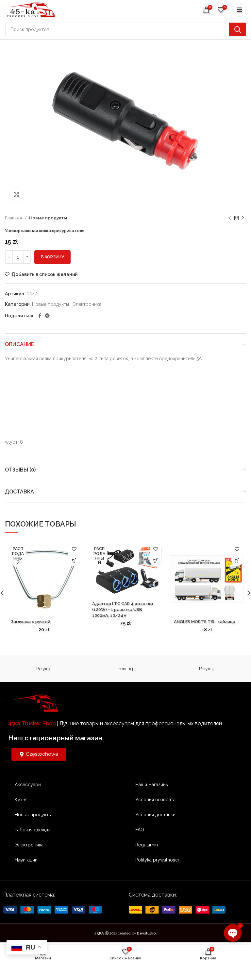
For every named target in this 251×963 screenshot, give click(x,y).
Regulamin (146, 844)
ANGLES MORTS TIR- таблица (204, 621)
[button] (237, 560)
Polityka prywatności (157, 859)
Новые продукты (48, 217)
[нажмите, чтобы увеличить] (16, 194)
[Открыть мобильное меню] (239, 9)
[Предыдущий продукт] (229, 218)
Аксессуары (28, 784)
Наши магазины (152, 784)
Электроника (87, 304)
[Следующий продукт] (243, 218)
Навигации (26, 859)
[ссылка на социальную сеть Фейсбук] (39, 315)
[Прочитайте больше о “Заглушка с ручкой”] (74, 560)
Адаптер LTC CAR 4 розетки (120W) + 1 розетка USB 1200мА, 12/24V (122, 609)
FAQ (139, 829)
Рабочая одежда (32, 829)
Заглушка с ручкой (30, 621)
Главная (14, 217)
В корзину (52, 256)
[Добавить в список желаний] (74, 549)
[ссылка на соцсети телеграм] (47, 315)
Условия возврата (155, 799)
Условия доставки (155, 814)
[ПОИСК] (237, 29)
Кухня (21, 799)
